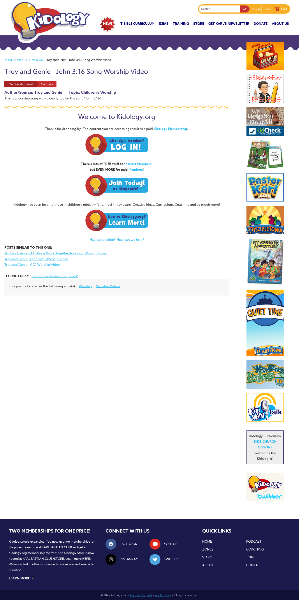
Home (207, 541)
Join (267, 9)
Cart (284, 9)
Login (256, 9)
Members (135, 169)
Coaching (255, 549)
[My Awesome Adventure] (265, 262)
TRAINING (181, 23)
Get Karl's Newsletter (228, 23)
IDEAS (163, 23)
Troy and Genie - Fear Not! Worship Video (36, 259)
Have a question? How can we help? (117, 239)
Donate (260, 23)
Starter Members (138, 163)
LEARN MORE (21, 578)
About (208, 565)
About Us (280, 23)
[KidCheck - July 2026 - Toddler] (265, 121)
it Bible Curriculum (137, 23)
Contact (254, 565)
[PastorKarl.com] (265, 187)
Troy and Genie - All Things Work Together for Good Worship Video (55, 253)
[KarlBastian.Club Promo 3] (265, 56)
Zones (9, 60)
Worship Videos (30, 60)
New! (107, 23)
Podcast (253, 541)
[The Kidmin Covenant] (265, 88)
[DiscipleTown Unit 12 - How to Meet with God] (265, 323)
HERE (86, 558)
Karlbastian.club (57, 547)
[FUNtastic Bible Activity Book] (265, 154)
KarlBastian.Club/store (43, 558)
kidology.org (163, 595)
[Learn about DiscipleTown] (265, 220)
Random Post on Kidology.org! (55, 276)
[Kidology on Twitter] (265, 487)
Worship (85, 286)
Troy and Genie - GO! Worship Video (32, 264)
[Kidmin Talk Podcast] (265, 407)
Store (198, 23)
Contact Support (141, 595)
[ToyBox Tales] (265, 374)
